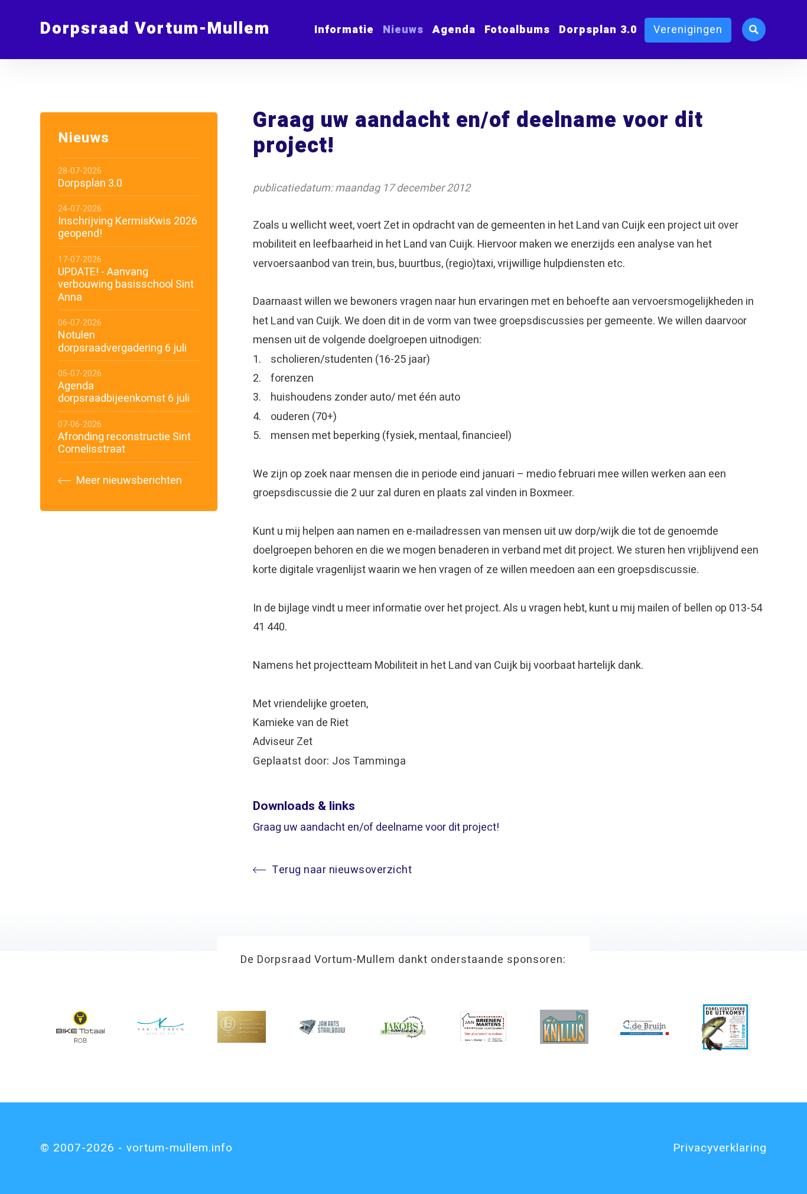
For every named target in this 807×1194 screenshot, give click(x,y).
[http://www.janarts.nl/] (322, 1027)
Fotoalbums (517, 30)
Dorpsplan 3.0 (598, 30)
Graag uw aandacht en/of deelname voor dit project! (376, 827)
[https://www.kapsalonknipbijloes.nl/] (241, 1027)
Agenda (454, 30)
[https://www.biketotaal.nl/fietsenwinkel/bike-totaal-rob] (80, 1027)
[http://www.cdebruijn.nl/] (644, 1027)
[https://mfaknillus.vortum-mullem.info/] (564, 1027)
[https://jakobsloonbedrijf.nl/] (403, 1027)
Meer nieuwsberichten (128, 481)
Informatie (344, 30)
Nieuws (403, 30)
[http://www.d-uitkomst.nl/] (725, 1027)
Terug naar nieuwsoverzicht (342, 870)
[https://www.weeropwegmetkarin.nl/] (160, 1027)
